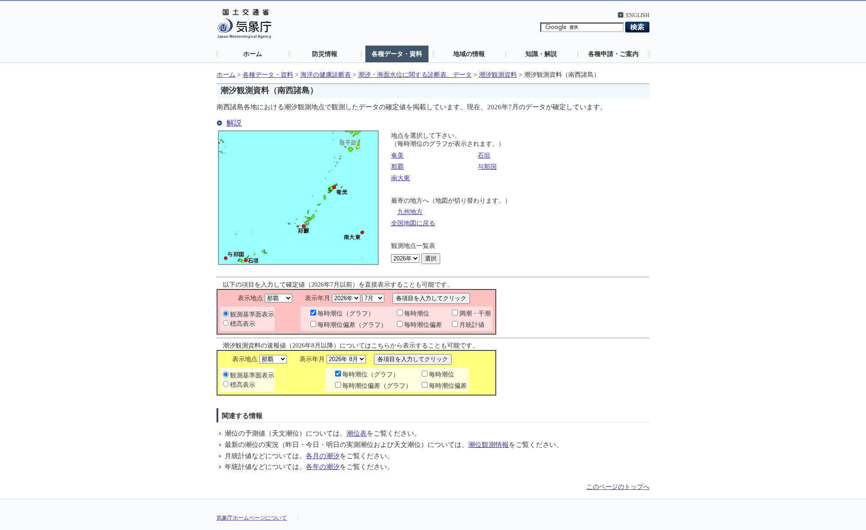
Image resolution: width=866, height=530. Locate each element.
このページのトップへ (618, 487)
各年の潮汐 (323, 466)
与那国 (487, 166)
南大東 (400, 178)
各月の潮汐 (323, 456)
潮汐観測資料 (498, 74)
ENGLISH (638, 15)
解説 (234, 123)
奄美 (397, 155)
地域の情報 (469, 53)
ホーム (252, 53)
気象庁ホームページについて (251, 518)
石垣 (484, 155)
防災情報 (324, 53)
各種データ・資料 (397, 53)
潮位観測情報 (488, 444)
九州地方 (410, 212)
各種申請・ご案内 (613, 53)
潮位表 (356, 433)
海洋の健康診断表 (325, 74)
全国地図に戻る (413, 223)
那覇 (397, 166)
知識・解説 (541, 53)
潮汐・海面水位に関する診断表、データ (415, 74)
